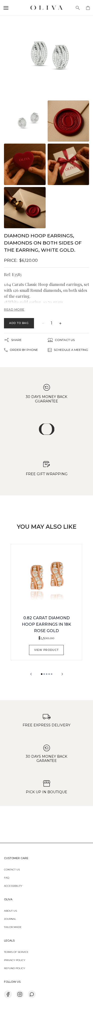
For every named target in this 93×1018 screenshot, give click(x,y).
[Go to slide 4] (49, 674)
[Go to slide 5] (51, 674)
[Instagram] (20, 994)
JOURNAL (10, 918)
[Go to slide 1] (41, 674)
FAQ (6, 877)
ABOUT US (10, 910)
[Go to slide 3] (46, 674)
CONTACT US (12, 869)
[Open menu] (6, 8)
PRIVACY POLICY (14, 960)
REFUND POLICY (14, 968)
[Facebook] (8, 994)
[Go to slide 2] (44, 674)
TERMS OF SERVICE (16, 951)
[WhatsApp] (32, 994)
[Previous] (31, 674)
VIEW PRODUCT (46, 650)
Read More (14, 309)
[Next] (62, 674)
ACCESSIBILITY (13, 885)
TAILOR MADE (13, 926)
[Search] (78, 8)
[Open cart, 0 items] (88, 8)
